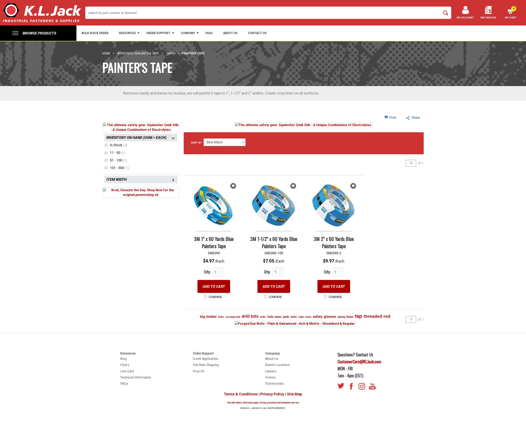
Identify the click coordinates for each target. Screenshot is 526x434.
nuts (293, 316)
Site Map (294, 394)
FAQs (124, 384)
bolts (221, 316)
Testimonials (274, 384)
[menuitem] (38, 33)
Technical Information (135, 377)
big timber (208, 317)
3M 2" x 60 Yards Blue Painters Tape (334, 242)
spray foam (345, 316)
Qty (207, 271)
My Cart (510, 13)
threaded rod (377, 316)
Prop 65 (198, 371)
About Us (271, 359)
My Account (465, 17)
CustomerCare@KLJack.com (359, 361)
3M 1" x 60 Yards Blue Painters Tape (214, 242)
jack (286, 316)
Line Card (127, 371)
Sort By (196, 142)
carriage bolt (232, 316)
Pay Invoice (488, 17)
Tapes (170, 53)
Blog (123, 359)
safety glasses (324, 317)
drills (263, 316)
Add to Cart (214, 286)
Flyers (124, 365)
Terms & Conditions (241, 394)
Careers (270, 371)
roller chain (304, 316)
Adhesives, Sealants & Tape (138, 53)
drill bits (250, 316)
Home (106, 53)
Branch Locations (277, 365)
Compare (215, 297)
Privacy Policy (272, 394)
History (270, 377)
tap (358, 316)
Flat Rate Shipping (206, 365)
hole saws (274, 316)
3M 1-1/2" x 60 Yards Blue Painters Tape (273, 242)
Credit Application (205, 359)
